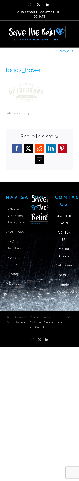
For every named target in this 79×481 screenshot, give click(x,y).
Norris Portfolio (30, 322)
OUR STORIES (27, 12)
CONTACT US (50, 12)
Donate (15, 283)
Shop (15, 274)
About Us (15, 261)
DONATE (39, 16)
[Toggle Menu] (70, 34)
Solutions (15, 232)
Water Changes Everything (15, 215)
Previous (66, 51)
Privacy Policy (52, 322)
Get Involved (15, 245)
